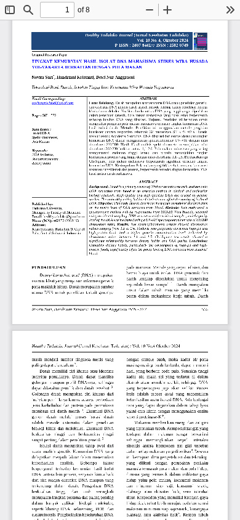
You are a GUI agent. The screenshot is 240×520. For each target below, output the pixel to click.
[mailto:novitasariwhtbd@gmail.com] (52, 103)
